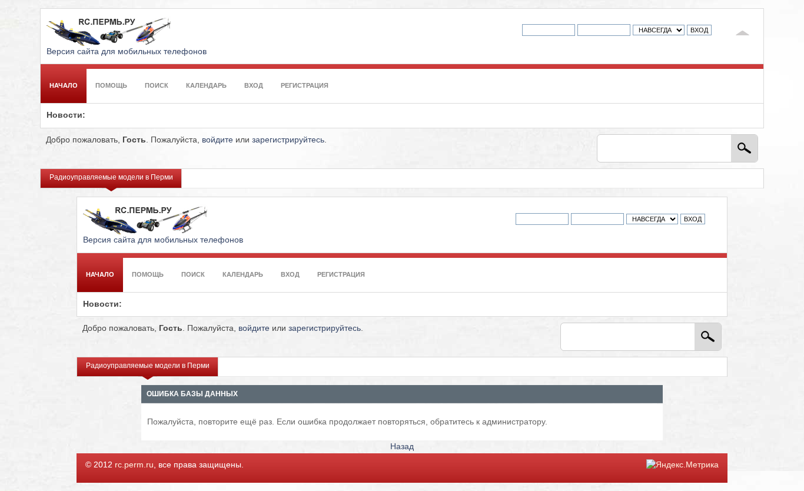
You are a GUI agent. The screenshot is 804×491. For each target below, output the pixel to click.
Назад (402, 446)
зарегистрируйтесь (288, 139)
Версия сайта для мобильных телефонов (126, 51)
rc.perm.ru (134, 464)
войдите (217, 139)
